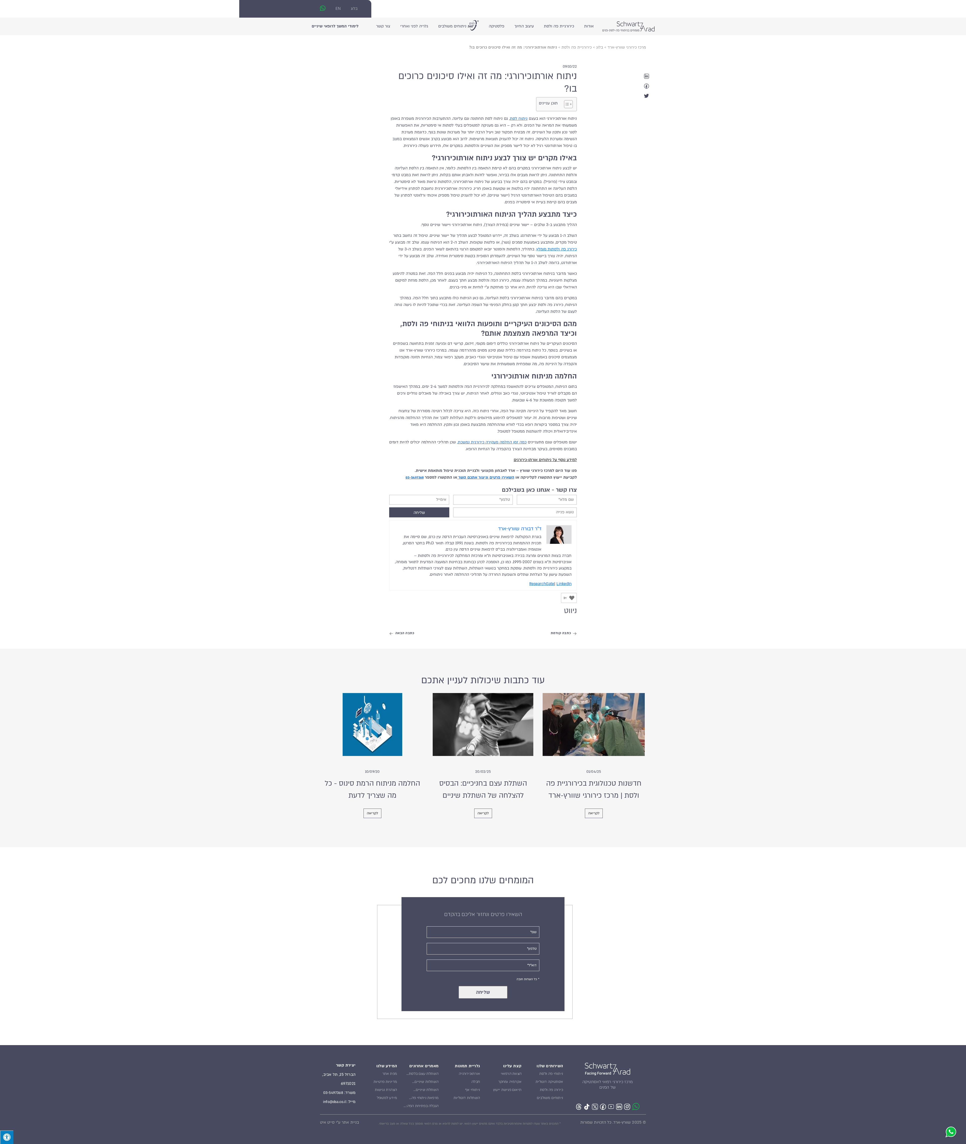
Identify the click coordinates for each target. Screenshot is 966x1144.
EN (338, 8)
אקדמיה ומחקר (509, 1082)
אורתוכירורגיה (469, 1074)
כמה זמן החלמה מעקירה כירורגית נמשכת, (492, 442)
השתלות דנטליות (467, 1098)
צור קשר (383, 26)
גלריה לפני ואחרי (414, 26)
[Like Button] (572, 598)
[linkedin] (646, 76)
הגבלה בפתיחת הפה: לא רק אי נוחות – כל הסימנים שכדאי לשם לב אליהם (422, 1107)
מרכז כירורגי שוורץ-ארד (627, 47)
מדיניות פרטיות (385, 1082)
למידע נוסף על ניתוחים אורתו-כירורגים (545, 460)
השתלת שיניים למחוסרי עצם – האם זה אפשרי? (422, 1091)
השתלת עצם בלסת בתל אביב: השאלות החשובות (423, 1075)
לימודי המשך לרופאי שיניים (335, 26)
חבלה (475, 1082)
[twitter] (646, 95)
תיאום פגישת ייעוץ (507, 1090)
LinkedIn (564, 584)
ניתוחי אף (472, 1090)
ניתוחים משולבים (452, 26)
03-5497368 (415, 477)
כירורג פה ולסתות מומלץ (556, 249)
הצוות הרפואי (511, 1074)
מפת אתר (389, 1074)
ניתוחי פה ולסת (551, 1074)
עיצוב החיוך (524, 26)
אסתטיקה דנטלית (549, 1082)
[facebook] (646, 86)
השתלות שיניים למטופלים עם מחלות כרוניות (422, 1083)
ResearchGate (541, 584)
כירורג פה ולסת (551, 1090)
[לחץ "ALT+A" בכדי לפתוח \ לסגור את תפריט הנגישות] (6, 1137)
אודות (589, 26)
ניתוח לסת (519, 118)
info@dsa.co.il (334, 1101)
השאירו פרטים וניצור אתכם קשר (485, 477)
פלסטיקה (496, 26)
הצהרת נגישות (386, 1090)
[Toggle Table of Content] (566, 104)
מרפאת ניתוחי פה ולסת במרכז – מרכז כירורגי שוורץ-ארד (423, 1099)
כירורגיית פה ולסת (559, 26)
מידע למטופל (387, 1098)
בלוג (354, 8)
